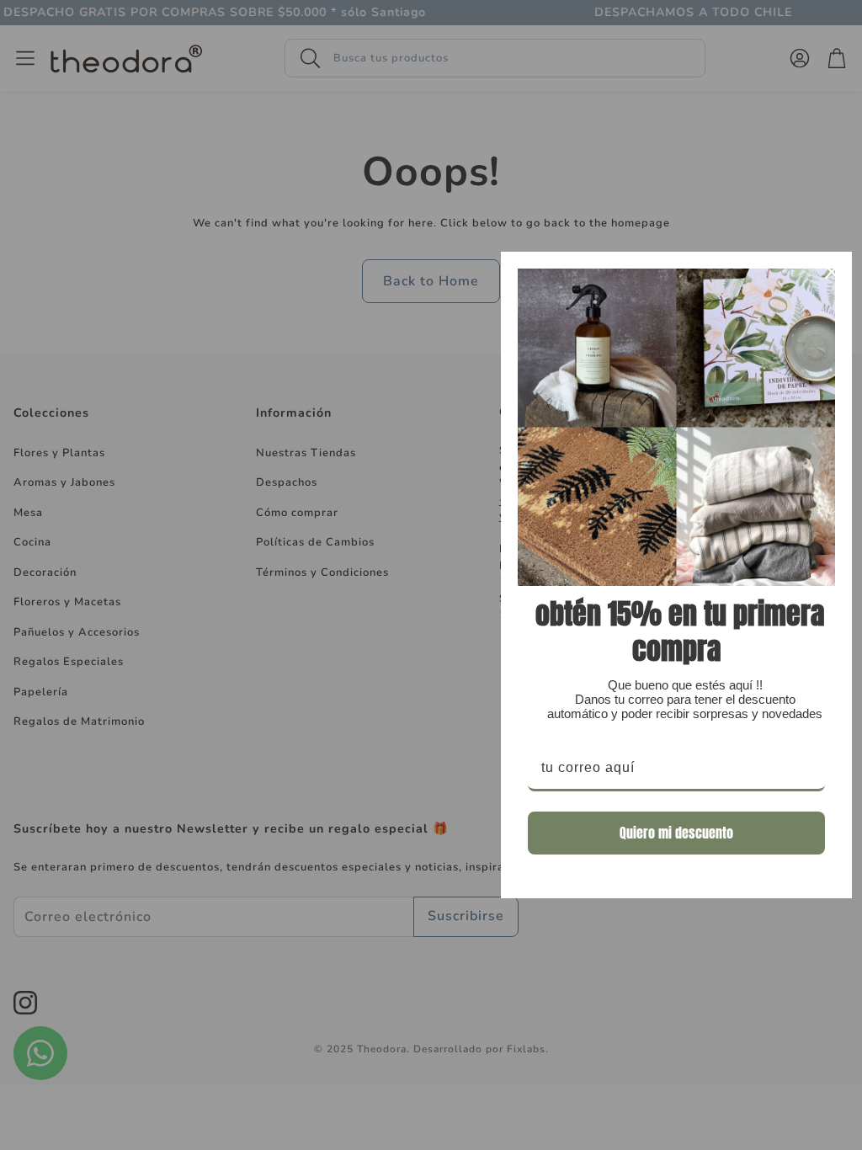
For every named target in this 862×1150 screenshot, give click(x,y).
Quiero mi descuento (676, 833)
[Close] (831, 272)
